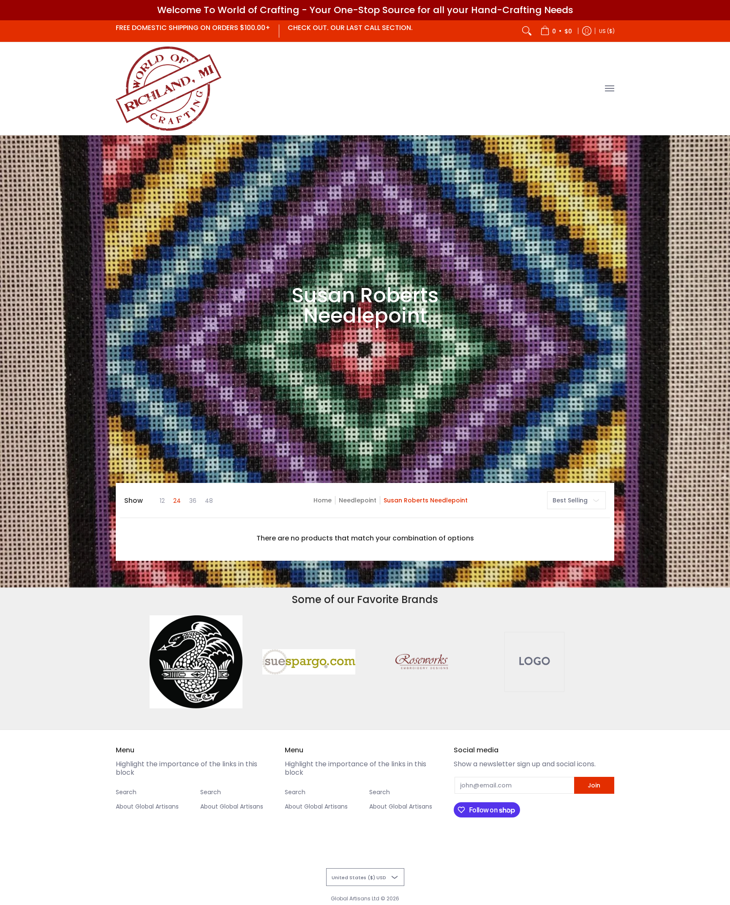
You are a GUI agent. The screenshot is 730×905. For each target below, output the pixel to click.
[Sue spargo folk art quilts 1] (308, 662)
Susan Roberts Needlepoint (426, 500)
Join (594, 785)
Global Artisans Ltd (355, 898)
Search (126, 792)
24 (177, 500)
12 (162, 500)
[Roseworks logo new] (421, 661)
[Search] (527, 31)
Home (322, 500)
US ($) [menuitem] (607, 30)
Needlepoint (357, 500)
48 (209, 500)
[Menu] (609, 88)
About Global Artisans (147, 806)
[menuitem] (556, 31)
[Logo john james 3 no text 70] (196, 661)
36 (192, 500)
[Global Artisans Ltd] (168, 88)
